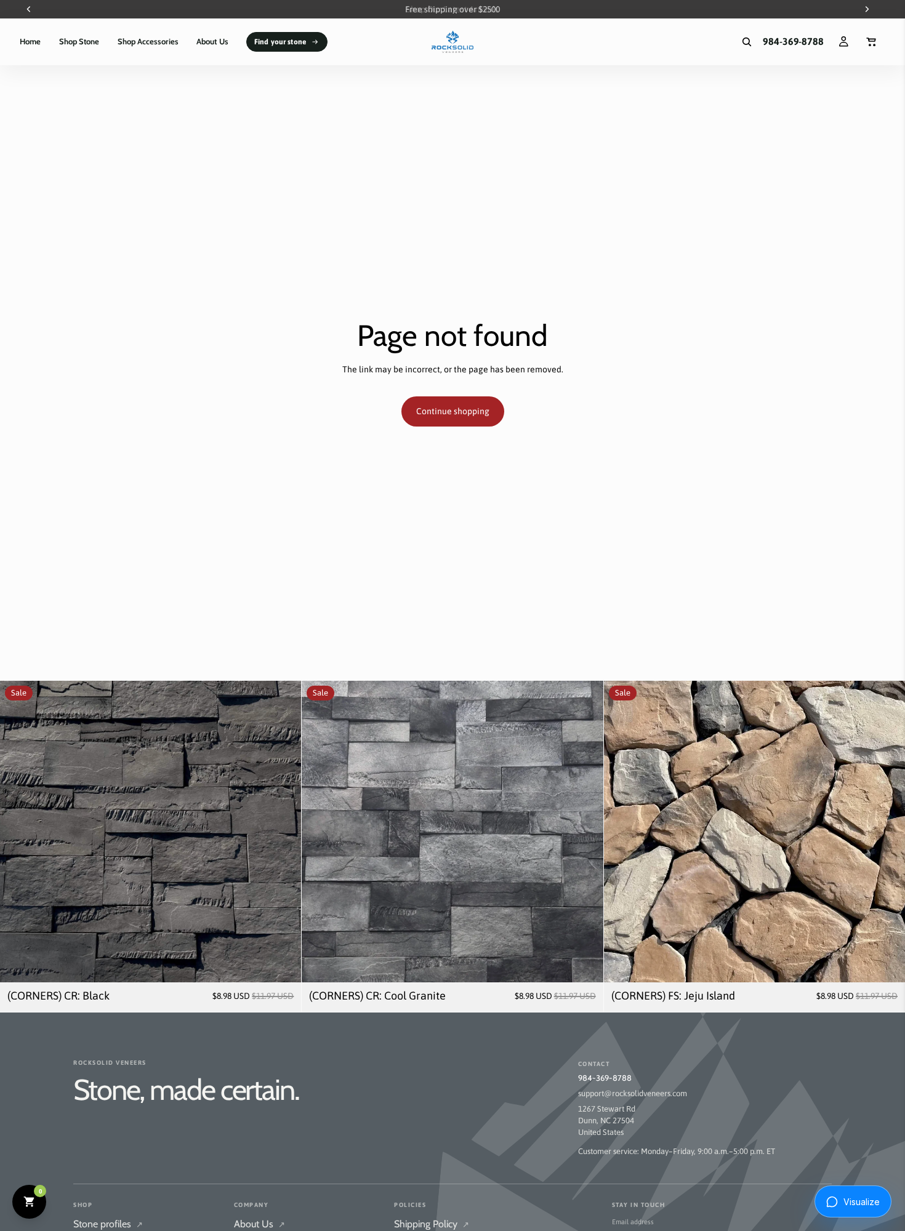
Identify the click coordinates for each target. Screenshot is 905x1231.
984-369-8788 (605, 1078)
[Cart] (871, 41)
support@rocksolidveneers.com (632, 1093)
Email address (633, 1221)
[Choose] (283, 963)
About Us (259, 1224)
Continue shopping (452, 411)
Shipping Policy (431, 1224)
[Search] (746, 41)
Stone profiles (108, 1224)
